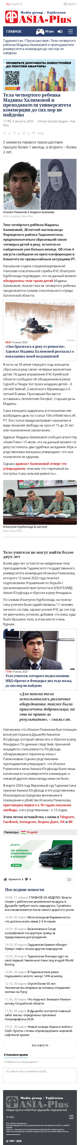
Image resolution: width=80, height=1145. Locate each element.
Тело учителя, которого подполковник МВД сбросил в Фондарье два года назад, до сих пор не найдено (38, 681)
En (18, 4)
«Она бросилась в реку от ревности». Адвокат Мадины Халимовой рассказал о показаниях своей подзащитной (39, 351)
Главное (13, 31)
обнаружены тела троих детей (28, 280)
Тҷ (13, 4)
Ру (7, 4)
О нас (10, 1117)
